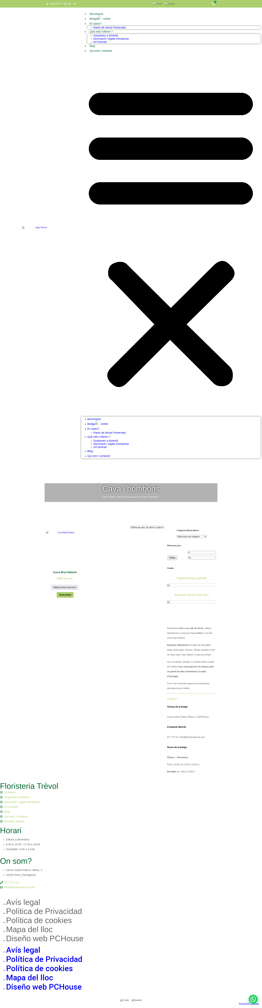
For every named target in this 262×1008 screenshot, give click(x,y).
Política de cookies (39, 920)
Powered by (249, 1003)
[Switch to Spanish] (169, 4)
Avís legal (23, 902)
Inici (105, 497)
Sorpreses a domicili (105, 35)
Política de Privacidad (44, 911)
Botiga (112, 497)
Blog (92, 45)
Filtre (172, 557)
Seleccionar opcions (64, 587)
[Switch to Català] (157, 4)
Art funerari (100, 41)
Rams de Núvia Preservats (109, 27)
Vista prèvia (65, 595)
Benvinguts (96, 13)
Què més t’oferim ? (101, 31)
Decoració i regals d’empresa (111, 38)
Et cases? (96, 23)
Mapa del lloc (29, 929)
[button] (170, 235)
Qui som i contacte (101, 50)
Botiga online (100, 18)
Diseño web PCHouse (45, 938)
